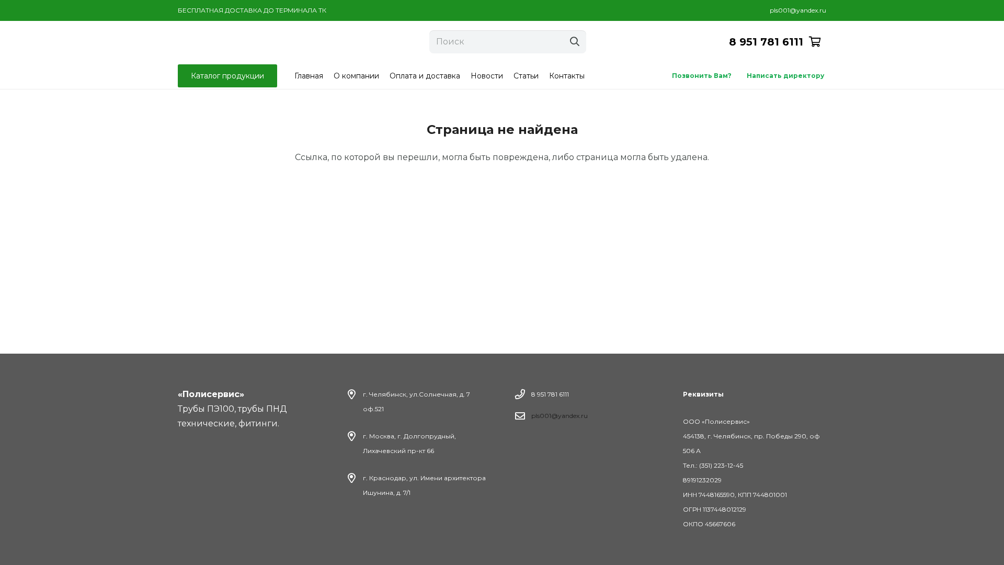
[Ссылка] (238, 42)
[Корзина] (814, 42)
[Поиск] (574, 41)
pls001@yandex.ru (559, 416)
